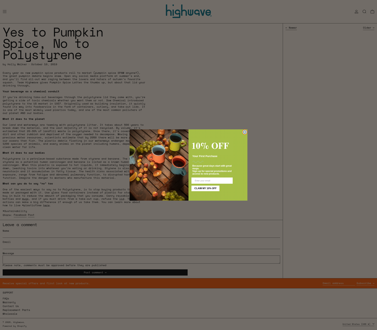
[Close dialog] (244, 132)
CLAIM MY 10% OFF (205, 188)
